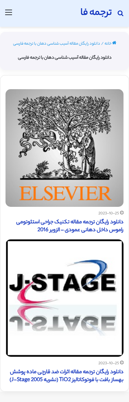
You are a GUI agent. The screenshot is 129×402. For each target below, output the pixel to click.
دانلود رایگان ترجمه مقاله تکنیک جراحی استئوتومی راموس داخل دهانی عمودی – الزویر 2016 (69, 226)
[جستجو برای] (120, 16)
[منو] (8, 16)
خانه (108, 43)
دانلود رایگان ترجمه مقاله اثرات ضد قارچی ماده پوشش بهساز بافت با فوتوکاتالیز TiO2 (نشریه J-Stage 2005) (66, 376)
